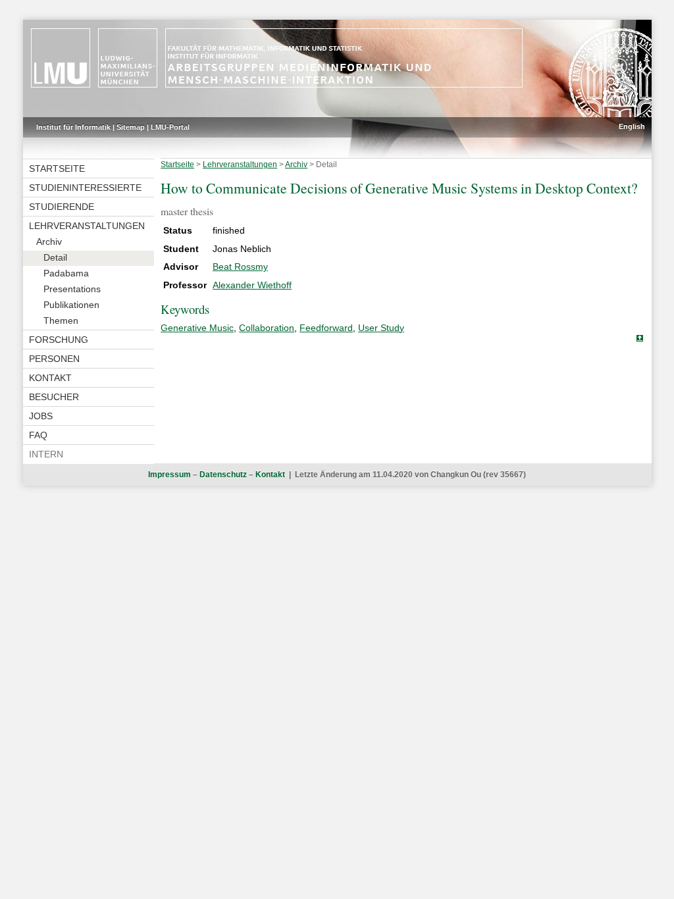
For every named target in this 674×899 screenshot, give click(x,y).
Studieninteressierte (85, 187)
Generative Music (197, 327)
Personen (54, 358)
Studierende (61, 206)
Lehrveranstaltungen (87, 225)
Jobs (41, 416)
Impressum (169, 474)
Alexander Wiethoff (252, 285)
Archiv (49, 241)
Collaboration (266, 327)
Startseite (57, 168)
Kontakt (50, 377)
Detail (55, 257)
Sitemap (131, 127)
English (632, 126)
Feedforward (326, 327)
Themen (60, 320)
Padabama (66, 273)
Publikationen (71, 304)
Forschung (58, 339)
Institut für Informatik (73, 127)
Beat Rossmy (240, 266)
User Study (381, 327)
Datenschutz (223, 474)
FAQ (38, 435)
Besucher (54, 397)
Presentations (72, 289)
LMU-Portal (170, 127)
